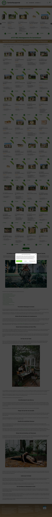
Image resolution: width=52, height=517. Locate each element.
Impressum (30, 262)
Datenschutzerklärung (26, 262)
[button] (35, 254)
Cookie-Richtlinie (22, 262)
